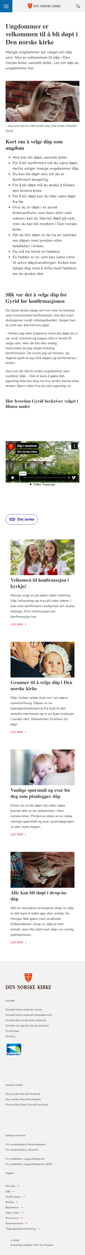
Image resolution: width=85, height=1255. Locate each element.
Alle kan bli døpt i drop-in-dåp (39, 895)
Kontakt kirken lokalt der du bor (24, 1009)
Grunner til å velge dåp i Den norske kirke (41, 685)
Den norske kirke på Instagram (23, 1099)
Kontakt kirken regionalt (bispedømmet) (29, 1015)
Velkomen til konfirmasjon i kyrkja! (40, 582)
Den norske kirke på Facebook (23, 1094)
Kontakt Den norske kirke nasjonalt (26, 1020)
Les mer (17, 624)
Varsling (10, 1036)
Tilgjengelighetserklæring (21, 1228)
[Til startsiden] (28, 980)
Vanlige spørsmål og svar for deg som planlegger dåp (41, 793)
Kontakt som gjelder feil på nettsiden (27, 1025)
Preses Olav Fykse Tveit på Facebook (27, 1104)
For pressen (12, 1031)
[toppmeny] (6, 6)
